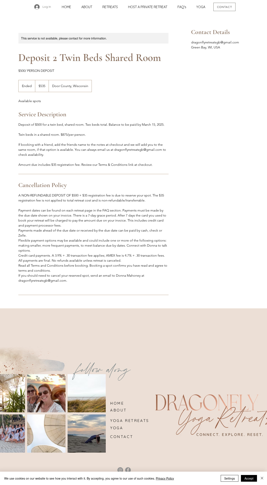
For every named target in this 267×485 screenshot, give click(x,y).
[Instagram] (120, 470)
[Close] (261, 478)
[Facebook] (128, 470)
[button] (110, 7)
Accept (248, 478)
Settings (229, 478)
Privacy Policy (165, 478)
